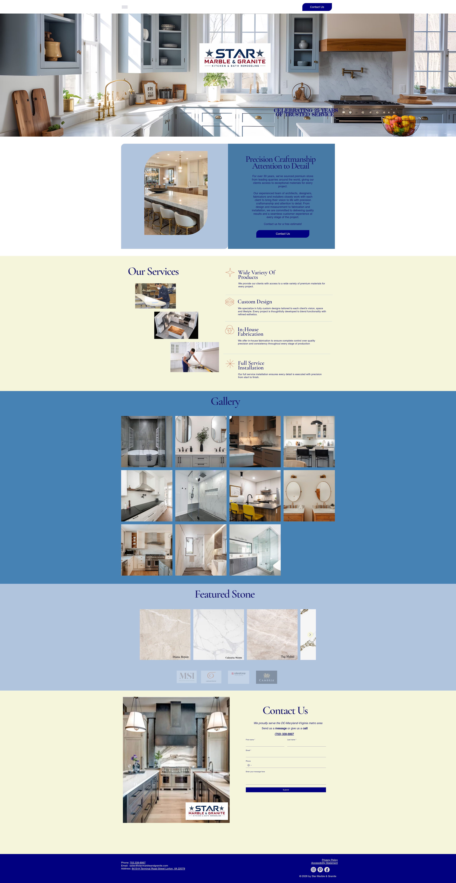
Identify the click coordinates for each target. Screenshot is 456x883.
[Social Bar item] (313, 869)
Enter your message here (255, 772)
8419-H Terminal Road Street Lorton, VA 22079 (158, 868)
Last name (291, 740)
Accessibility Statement (324, 862)
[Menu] (124, 7)
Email (248, 750)
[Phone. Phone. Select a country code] (249, 765)
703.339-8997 (138, 862)
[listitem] (146, 441)
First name (250, 740)
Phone (248, 761)
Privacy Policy (330, 859)
